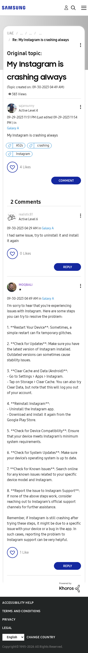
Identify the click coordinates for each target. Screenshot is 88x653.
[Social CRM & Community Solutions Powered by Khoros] (69, 587)
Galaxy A (13, 128)
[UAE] (13, 7)
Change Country (41, 637)
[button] (73, 106)
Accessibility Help (18, 603)
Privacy (8, 619)
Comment (66, 181)
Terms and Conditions (21, 611)
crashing (43, 145)
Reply (67, 267)
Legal (7, 628)
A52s (19, 145)
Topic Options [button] (73, 45)
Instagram (23, 154)
